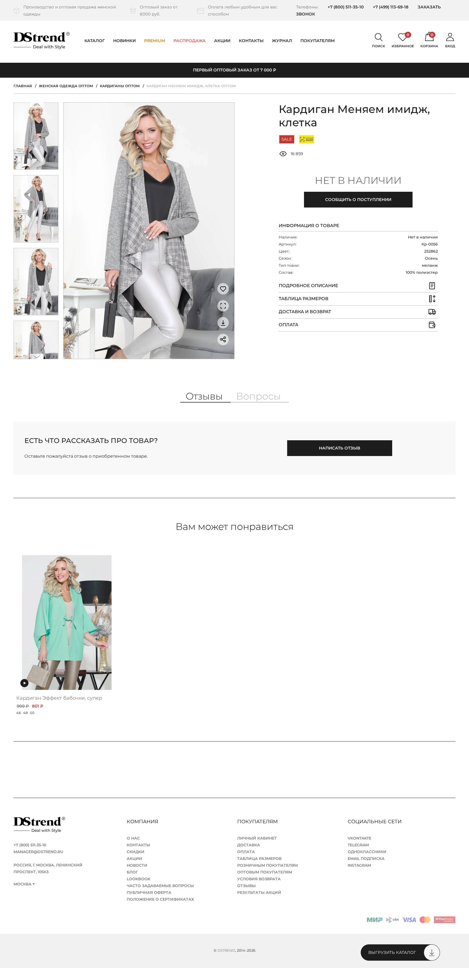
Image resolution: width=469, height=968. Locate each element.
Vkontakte (359, 838)
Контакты (251, 40)
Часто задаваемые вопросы (160, 885)
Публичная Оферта (149, 892)
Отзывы (246, 885)
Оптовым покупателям (264, 872)
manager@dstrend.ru (38, 851)
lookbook (138, 878)
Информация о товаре (309, 225)
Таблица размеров (259, 858)
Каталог (94, 40)
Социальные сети (375, 822)
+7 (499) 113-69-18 (390, 7)
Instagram (359, 865)
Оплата (246, 851)
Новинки (124, 40)
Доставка (248, 845)
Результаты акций (259, 892)
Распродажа (189, 40)
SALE (286, 139)
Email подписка (366, 858)
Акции (222, 40)
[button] (36, 106)
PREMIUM (154, 40)
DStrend (226, 950)
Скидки (135, 851)
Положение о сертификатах (160, 899)
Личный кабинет (257, 838)
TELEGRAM (358, 845)
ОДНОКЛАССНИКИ (367, 851)
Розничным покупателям (267, 865)
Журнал (282, 40)
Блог (132, 872)
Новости (137, 865)
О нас (133, 838)
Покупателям (258, 822)
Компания (143, 822)
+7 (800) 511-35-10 (346, 7)
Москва (22, 884)
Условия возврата (259, 878)
